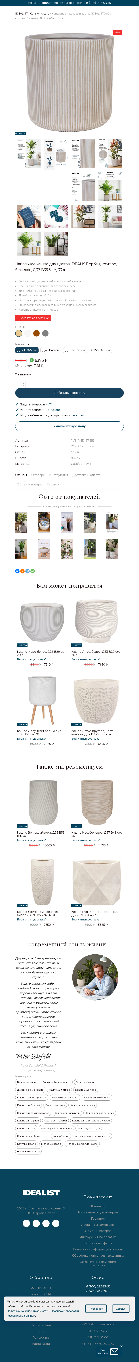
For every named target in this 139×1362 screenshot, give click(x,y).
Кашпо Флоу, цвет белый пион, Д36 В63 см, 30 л (40, 732)
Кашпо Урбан (61, 1136)
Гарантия (54, 484)
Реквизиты (41, 1337)
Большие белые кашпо (57, 1082)
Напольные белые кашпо (82, 1143)
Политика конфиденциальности (98, 1249)
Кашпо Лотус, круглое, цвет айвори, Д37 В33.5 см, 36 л (92, 732)
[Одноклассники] (22, 571)
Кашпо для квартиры (67, 1112)
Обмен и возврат (30, 484)
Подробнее (96, 1308)
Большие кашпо (85, 1082)
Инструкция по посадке (98, 1237)
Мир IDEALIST (41, 1288)
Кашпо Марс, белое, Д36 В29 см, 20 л (41, 653)
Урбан (48, 295)
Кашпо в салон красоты (31, 1097)
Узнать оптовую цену (70, 426)
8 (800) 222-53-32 (98, 1286)
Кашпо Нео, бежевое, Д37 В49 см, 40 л (96, 834)
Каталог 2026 (41, 1294)
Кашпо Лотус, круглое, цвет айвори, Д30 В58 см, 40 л (37, 913)
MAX (49, 404)
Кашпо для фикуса (88, 1128)
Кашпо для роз (26, 1128)
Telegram (53, 410)
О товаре (38, 475)
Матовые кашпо (51, 1143)
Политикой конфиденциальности (27, 1310)
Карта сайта (41, 1343)
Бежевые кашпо (27, 1082)
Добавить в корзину (69, 393)
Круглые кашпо (26, 1143)
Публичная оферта (98, 1243)
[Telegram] (27, 571)
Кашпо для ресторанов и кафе (91, 1120)
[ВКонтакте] (17, 571)
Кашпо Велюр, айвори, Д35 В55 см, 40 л (40, 834)
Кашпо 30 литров (59, 1089)
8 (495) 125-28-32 (98, 1291)
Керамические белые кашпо (92, 1136)
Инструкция (58, 475)
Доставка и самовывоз (98, 1224)
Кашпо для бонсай (28, 1105)
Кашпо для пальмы (55, 1120)
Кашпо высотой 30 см (65, 1097)
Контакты (98, 1206)
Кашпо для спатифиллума (56, 1128)
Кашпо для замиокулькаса (33, 1112)
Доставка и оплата (86, 475)
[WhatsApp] (32, 571)
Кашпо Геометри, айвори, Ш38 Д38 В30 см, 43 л (94, 913)
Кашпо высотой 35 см (97, 1097)
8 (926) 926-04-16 (98, 3)
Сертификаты (41, 1325)
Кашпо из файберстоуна (32, 1136)
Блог (41, 1331)
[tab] (22, 475)
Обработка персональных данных (98, 1255)
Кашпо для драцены (82, 1105)
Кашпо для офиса (28, 1120)
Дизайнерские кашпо (30, 1089)
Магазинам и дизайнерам (98, 1212)
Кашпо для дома (55, 1105)
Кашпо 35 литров (85, 1089)
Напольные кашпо (28, 1151)
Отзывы (21, 475)
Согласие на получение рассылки (98, 1263)
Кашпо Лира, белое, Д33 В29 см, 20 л (95, 653)
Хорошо (121, 1308)
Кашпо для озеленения (99, 1112)
